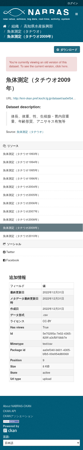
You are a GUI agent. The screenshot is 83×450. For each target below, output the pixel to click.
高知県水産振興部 (38, 25)
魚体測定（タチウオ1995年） (21, 170)
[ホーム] (4, 25)
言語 (6, 437)
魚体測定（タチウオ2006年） (21, 203)
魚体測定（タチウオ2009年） (31, 36)
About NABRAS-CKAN (17, 406)
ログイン (72, 3)
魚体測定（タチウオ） (25, 31)
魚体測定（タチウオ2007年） (21, 211)
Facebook (12, 260)
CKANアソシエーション (18, 416)
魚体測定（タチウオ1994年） (21, 162)
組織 (15, 25)
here (64, 66)
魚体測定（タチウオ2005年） (21, 195)
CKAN (10, 430)
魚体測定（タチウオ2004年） (21, 187)
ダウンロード (68, 49)
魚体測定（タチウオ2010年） (21, 236)
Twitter (10, 252)
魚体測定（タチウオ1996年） (21, 178)
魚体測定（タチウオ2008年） (21, 219)
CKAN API (9, 411)
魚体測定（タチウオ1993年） (21, 154)
